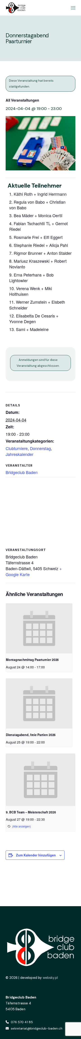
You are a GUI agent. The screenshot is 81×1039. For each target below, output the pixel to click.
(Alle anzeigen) (21, 826)
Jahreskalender (19, 454)
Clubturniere (17, 448)
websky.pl (50, 977)
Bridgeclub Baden (22, 472)
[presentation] (39, 628)
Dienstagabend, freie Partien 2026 (31, 734)
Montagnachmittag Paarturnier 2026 (32, 659)
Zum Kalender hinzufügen (36, 855)
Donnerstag (40, 448)
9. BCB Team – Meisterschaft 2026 (31, 812)
